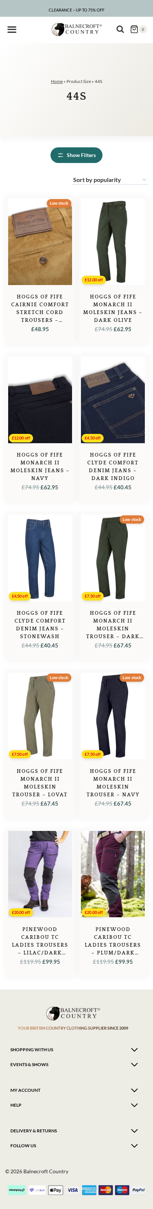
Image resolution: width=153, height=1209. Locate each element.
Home (57, 81)
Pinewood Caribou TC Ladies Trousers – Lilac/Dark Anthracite (40, 945)
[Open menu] (12, 29)
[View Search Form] (120, 29)
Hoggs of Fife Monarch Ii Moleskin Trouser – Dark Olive (113, 628)
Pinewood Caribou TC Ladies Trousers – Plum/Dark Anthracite (113, 945)
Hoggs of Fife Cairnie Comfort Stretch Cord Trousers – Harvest (40, 312)
